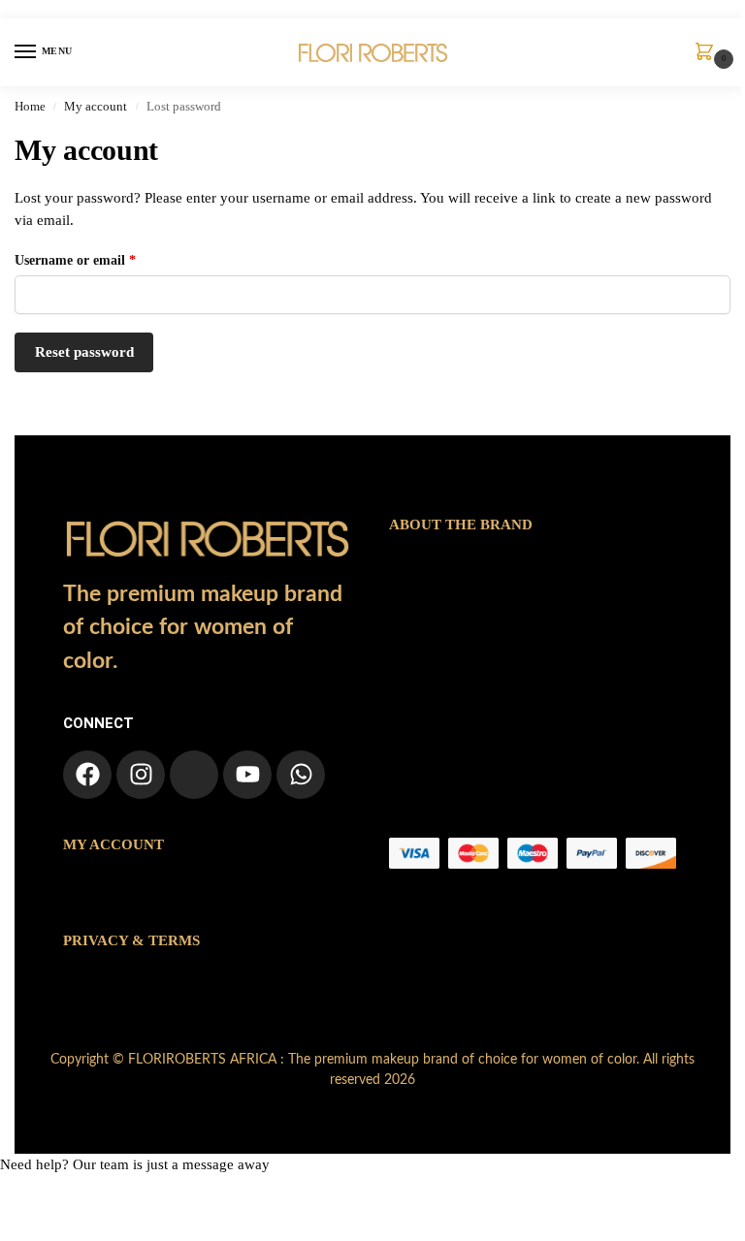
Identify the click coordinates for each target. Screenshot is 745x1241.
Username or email (102, 259)
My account (95, 106)
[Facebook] (87, 774)
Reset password (84, 352)
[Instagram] (140, 774)
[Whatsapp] (300, 774)
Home (30, 106)
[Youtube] (247, 774)
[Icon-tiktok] (194, 774)
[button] (708, 53)
